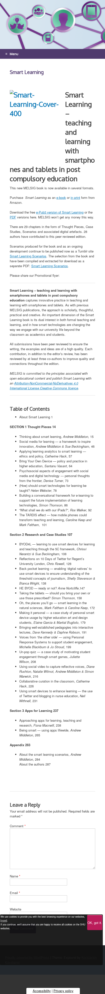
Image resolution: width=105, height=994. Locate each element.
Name (15, 876)
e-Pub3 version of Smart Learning (60, 212)
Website (15, 909)
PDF (13, 217)
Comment (18, 826)
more (3, 920)
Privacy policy (63, 990)
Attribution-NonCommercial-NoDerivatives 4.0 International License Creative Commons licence (44, 385)
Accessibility (42, 990)
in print (75, 197)
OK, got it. (94, 922)
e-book (61, 197)
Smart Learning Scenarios (28, 256)
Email (15, 892)
